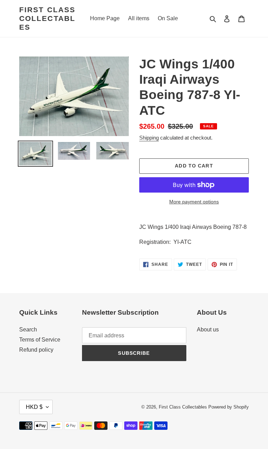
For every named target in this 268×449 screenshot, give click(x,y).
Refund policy (36, 350)
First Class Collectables (47, 18)
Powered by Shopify (228, 407)
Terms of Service (39, 340)
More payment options (194, 201)
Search (28, 329)
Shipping (149, 138)
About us (208, 329)
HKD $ (34, 407)
